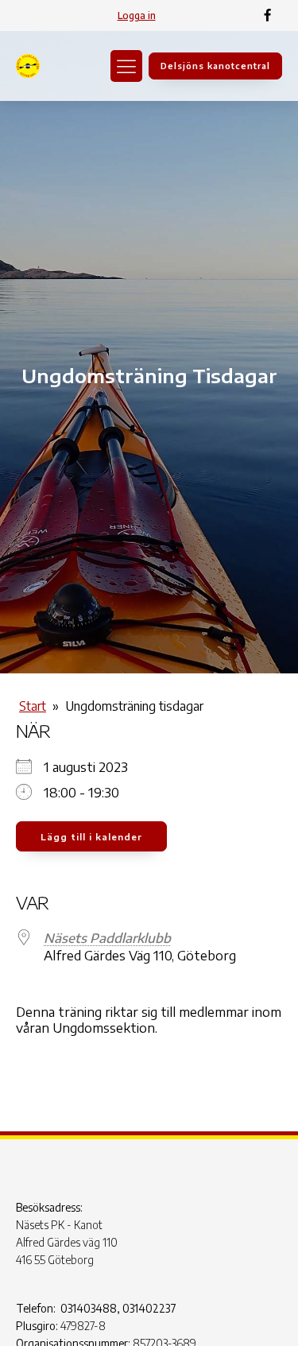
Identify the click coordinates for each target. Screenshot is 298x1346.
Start (32, 706)
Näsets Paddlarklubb (107, 938)
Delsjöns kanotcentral (215, 65)
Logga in (137, 15)
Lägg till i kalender (91, 837)
